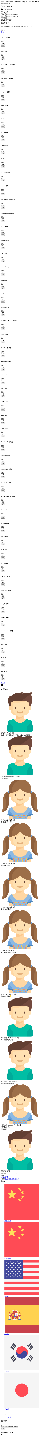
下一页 (3, 683)
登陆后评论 (4, 1177)
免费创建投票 (14, 1179)
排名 (2, 32)
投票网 (7, 1179)
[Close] (1, 1425)
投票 (2, 45)
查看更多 (3, 1129)
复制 (2, 1428)
